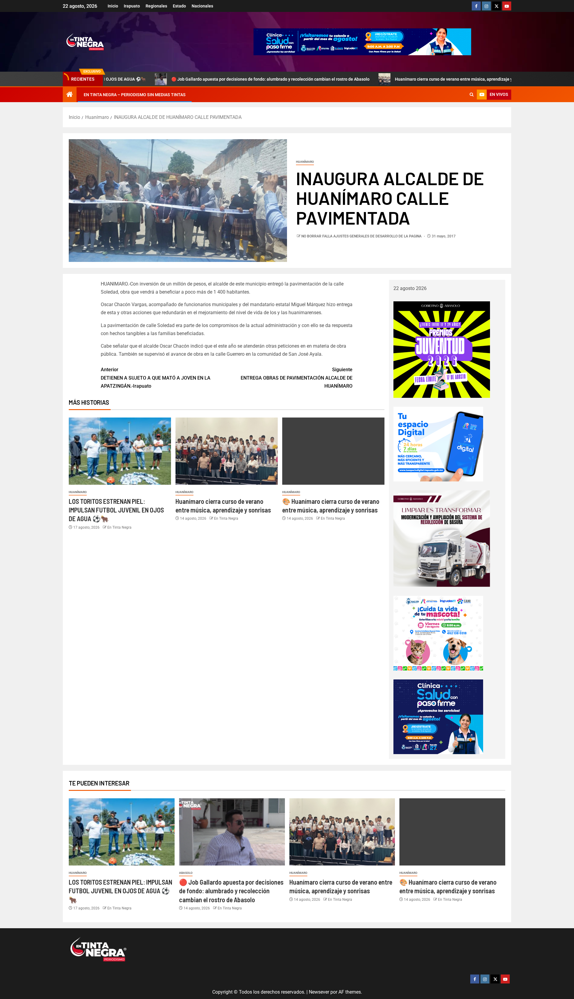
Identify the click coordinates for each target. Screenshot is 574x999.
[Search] (471, 94)
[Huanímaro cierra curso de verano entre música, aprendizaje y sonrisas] (226, 451)
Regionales (156, 6)
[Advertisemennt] (362, 41)
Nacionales (202, 6)
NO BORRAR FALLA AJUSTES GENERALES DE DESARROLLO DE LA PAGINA (361, 236)
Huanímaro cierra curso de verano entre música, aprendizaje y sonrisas (420, 79)
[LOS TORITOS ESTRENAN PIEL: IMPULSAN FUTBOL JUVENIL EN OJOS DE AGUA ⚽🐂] (120, 451)
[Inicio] (69, 95)
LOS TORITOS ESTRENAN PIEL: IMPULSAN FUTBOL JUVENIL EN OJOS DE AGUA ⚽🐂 (116, 510)
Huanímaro (305, 161)
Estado (179, 6)
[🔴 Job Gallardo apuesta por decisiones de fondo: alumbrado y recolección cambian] (232, 832)
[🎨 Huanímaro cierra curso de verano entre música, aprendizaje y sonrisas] (333, 451)
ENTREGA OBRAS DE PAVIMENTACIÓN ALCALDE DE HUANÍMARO (296, 378)
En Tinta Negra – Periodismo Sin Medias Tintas (135, 94)
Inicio (113, 6)
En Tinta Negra (119, 527)
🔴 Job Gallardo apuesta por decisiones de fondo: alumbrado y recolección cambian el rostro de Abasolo (229, 79)
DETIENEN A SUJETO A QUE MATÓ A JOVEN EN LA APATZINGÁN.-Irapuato (155, 378)
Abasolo (186, 872)
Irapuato (132, 6)
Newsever (319, 992)
